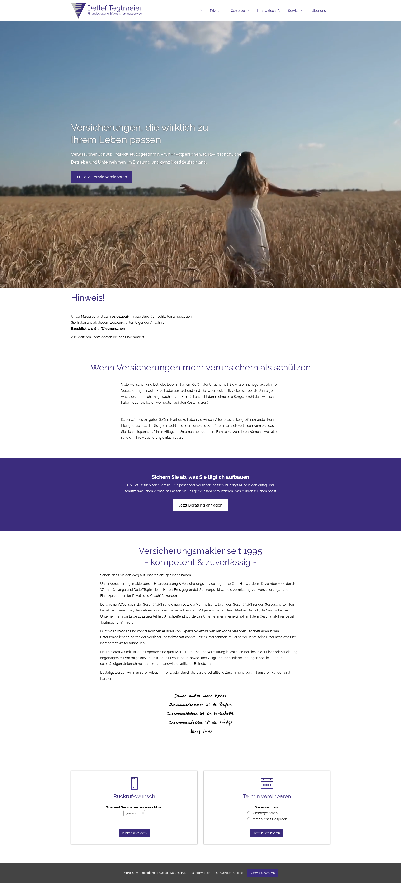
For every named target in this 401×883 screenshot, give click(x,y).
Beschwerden (222, 872)
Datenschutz (178, 872)
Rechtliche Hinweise (154, 872)
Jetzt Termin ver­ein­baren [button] (104, 176)
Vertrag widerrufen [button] (263, 872)
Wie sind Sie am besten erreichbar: (134, 807)
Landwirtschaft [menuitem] (268, 11)
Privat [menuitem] (214, 11)
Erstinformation (199, 872)
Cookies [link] (238, 872)
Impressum (130, 872)
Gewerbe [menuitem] (238, 11)
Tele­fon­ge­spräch (265, 813)
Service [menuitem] (293, 11)
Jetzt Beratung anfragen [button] (200, 505)
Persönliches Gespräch (269, 819)
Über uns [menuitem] (319, 11)
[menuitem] (200, 11)
